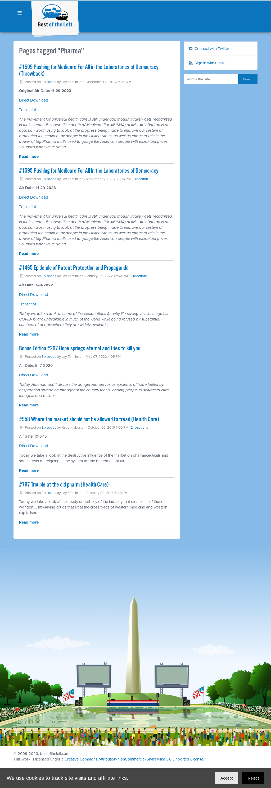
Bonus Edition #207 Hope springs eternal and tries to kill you (79, 348)
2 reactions (138, 276)
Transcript (27, 109)
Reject (253, 778)
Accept (226, 778)
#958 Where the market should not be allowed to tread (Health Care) (89, 419)
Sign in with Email (208, 63)
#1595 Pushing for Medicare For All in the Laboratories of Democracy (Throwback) (89, 70)
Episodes (49, 82)
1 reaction (140, 179)
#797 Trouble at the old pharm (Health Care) (64, 485)
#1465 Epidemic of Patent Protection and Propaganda (74, 268)
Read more (29, 156)
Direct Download (33, 100)
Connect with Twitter (211, 48)
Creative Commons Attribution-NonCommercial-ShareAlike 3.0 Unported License (134, 759)
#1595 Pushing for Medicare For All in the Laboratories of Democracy (89, 171)
